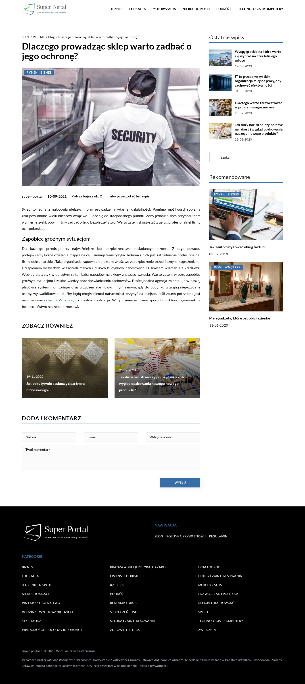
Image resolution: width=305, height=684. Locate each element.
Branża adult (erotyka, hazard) (138, 567)
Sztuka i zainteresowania (132, 621)
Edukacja (137, 9)
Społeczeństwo (124, 612)
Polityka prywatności (186, 536)
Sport (203, 612)
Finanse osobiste (124, 576)
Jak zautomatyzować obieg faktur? (237, 247)
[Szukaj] (214, 157)
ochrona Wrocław (58, 300)
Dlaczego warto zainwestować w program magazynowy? (258, 105)
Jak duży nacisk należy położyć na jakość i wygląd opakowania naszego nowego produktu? (153, 383)
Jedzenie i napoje (37, 585)
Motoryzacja (164, 9)
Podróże (224, 9)
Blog (159, 536)
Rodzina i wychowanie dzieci (47, 612)
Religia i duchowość (216, 603)
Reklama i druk (123, 603)
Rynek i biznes (39, 72)
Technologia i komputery (260, 9)
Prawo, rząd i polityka (218, 594)
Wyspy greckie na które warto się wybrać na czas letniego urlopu (258, 56)
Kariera (117, 585)
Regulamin (218, 536)
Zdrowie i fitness (125, 630)
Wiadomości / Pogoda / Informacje (53, 630)
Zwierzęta (207, 630)
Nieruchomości (196, 9)
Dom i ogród (209, 567)
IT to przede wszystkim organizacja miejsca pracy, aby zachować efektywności (258, 81)
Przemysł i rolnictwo (41, 603)
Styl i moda (32, 621)
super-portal (32, 196)
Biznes (116, 9)
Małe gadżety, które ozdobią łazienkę (239, 318)
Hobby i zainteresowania (220, 576)
